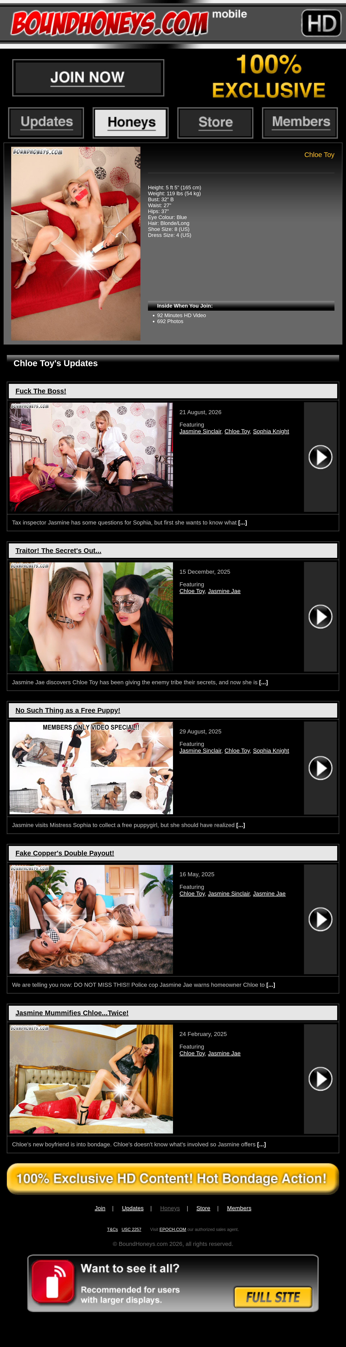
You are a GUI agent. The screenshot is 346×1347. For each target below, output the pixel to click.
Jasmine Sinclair (200, 431)
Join (100, 1208)
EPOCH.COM (172, 1229)
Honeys (170, 1208)
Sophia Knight (271, 431)
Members (239, 1208)
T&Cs (112, 1229)
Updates (133, 1208)
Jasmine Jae (224, 591)
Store (203, 1208)
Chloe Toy (237, 431)
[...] (242, 522)
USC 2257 (131, 1229)
